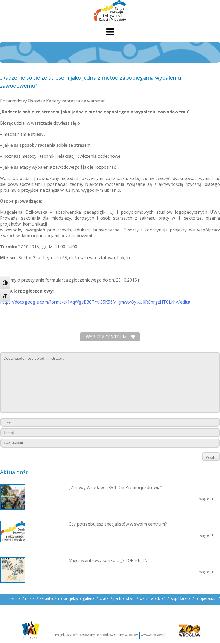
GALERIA (88, 598)
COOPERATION (206, 598)
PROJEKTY (71, 598)
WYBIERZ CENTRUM (106, 337)
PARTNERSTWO (124, 598)
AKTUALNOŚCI (49, 598)
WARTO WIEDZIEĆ (153, 598)
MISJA (30, 598)
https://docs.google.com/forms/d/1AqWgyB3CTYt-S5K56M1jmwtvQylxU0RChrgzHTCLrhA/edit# (95, 302)
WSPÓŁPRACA (180, 598)
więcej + (206, 498)
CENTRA (14, 598)
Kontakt (16, 607)
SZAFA (104, 598)
